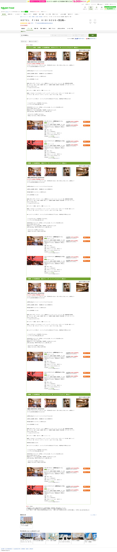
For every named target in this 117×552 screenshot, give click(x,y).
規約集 (27, 548)
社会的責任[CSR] (17, 548)
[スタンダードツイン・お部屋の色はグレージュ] (35, 125)
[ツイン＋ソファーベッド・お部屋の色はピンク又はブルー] (35, 144)
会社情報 (2, 548)
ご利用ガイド (87, 4)
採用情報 (23, 548)
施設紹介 (23, 28)
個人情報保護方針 (9, 548)
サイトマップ (93, 4)
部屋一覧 (36, 28)
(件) (32, 23)
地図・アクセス (52, 28)
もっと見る (93, 514)
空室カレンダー (86, 121)
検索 (93, 35)
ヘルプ (82, 4)
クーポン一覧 (70, 28)
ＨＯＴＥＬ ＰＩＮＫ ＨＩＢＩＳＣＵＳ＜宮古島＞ (43, 20)
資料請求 (31, 548)
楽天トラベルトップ (24, 16)
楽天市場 (106, 4)
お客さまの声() (61, 28)
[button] (32, 517)
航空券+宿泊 (81, 38)
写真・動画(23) (43, 28)
